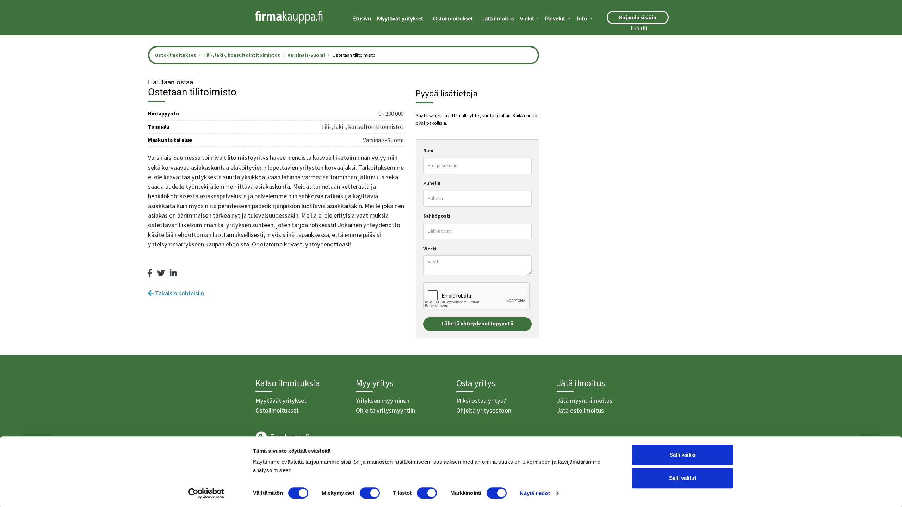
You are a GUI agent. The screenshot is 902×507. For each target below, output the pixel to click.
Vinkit (528, 18)
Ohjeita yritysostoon (483, 410)
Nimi (428, 150)
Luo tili (639, 28)
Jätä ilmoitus (498, 18)
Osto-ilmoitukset (175, 55)
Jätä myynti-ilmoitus (584, 400)
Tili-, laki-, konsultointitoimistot (241, 55)
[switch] (370, 493)
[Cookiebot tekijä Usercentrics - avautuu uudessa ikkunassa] (206, 493)
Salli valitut (682, 478)
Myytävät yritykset (400, 18)
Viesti (430, 248)
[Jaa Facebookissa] (150, 273)
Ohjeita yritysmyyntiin (385, 410)
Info (582, 18)
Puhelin (431, 183)
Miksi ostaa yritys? (481, 400)
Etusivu (361, 18)
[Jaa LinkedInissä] (173, 273)
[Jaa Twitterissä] (161, 273)
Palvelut (556, 18)
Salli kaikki (682, 455)
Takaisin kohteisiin (179, 293)
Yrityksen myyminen (382, 400)
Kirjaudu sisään (637, 17)
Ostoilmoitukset (453, 18)
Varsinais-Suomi (306, 55)
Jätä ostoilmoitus (580, 410)
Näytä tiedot (535, 493)
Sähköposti (436, 216)
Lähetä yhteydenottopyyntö (477, 323)
